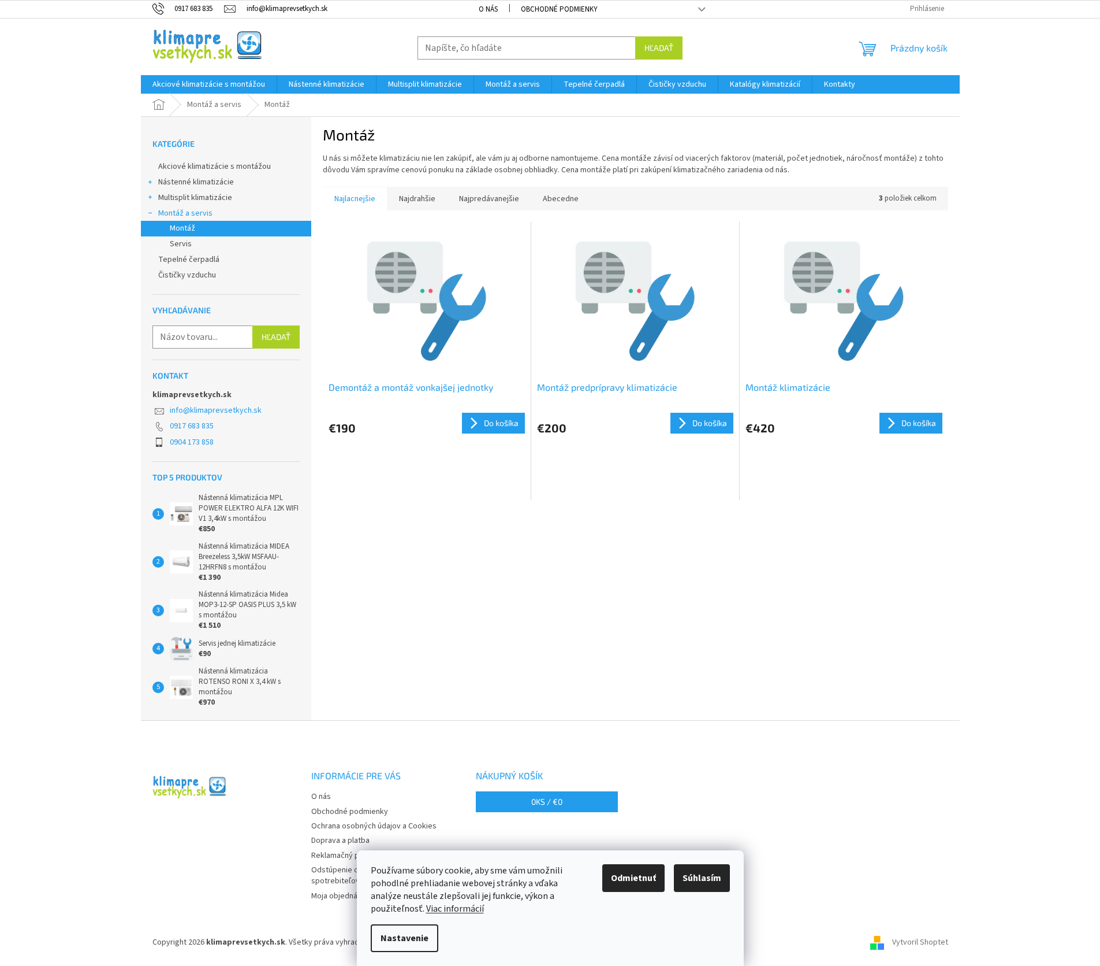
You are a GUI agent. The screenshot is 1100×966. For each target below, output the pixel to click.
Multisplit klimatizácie (195, 197)
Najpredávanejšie (489, 199)
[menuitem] (209, 84)
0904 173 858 (192, 442)
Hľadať (658, 48)
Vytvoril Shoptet (920, 942)
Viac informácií (455, 908)
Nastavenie (404, 938)
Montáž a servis (185, 213)
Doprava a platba (340, 840)
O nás (488, 9)
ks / (546, 801)
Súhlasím (702, 878)
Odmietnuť (633, 878)
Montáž (182, 228)
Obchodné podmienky (559, 9)
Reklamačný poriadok (348, 855)
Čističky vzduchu (187, 275)
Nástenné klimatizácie (196, 182)
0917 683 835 (192, 426)
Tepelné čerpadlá (188, 259)
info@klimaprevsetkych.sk (216, 410)
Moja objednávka (340, 896)
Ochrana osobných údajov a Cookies (374, 826)
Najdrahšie (417, 199)
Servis (181, 244)
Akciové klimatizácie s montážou (214, 166)
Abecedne (561, 199)
